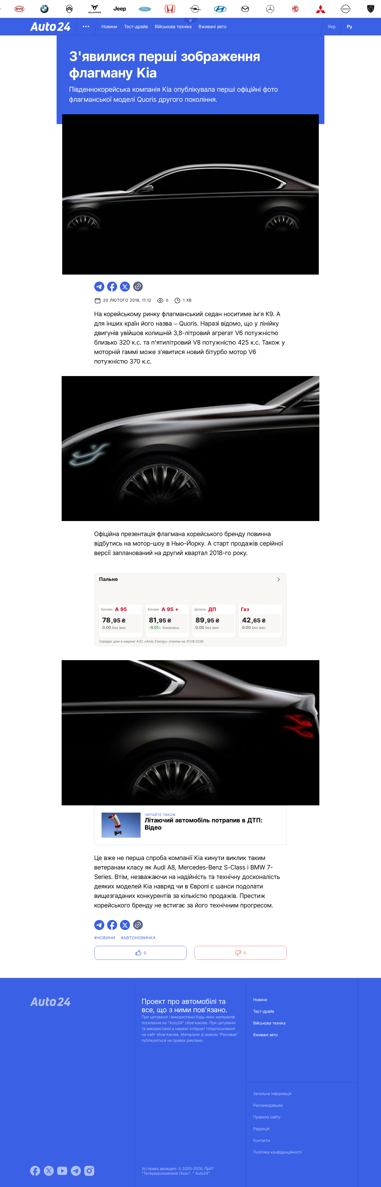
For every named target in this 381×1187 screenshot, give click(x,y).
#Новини (104, 938)
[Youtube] (62, 1171)
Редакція (261, 1129)
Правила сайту (267, 1117)
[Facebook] (35, 1171)
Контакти (261, 1140)
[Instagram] (89, 1171)
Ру (349, 26)
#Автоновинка (138, 938)
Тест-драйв (136, 26)
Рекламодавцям (268, 1105)
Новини (109, 26)
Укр (332, 26)
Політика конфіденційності (277, 1152)
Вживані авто (212, 26)
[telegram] (99, 287)
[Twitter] (49, 1171)
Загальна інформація (272, 1093)
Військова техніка (173, 26)
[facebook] (112, 287)
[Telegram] (76, 1171)
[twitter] (125, 287)
